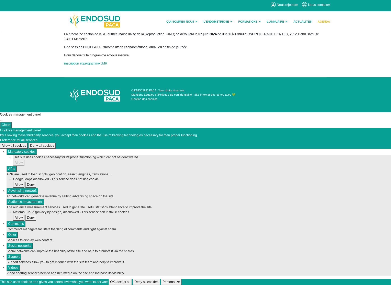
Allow (19, 162)
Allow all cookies (14, 145)
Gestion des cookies (144, 98)
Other (12, 234)
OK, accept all (120, 282)
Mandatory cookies (21, 151)
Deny (31, 184)
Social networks (19, 245)
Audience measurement (25, 201)
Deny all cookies (42, 145)
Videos (13, 267)
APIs (11, 168)
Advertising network (22, 190)
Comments (16, 223)
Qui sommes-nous (180, 21)
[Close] (1, 120)
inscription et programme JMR (85, 63)
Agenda (324, 21)
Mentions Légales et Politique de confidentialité (161, 94)
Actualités (302, 21)
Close (6, 125)
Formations (247, 21)
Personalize (171, 282)
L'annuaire (275, 21)
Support (14, 256)
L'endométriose (216, 21)
